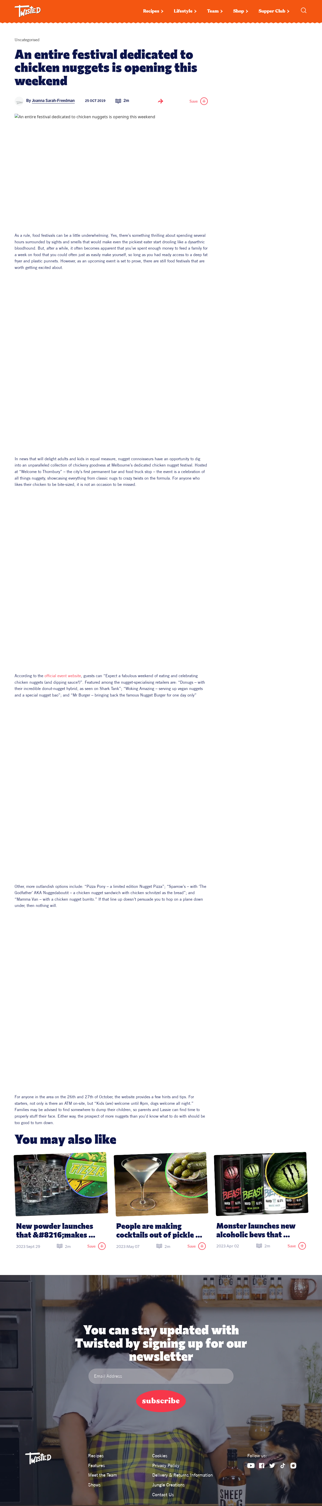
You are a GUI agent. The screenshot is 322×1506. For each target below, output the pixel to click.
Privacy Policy (165, 1465)
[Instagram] (293, 1465)
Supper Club (272, 11)
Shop (238, 11)
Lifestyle (183, 11)
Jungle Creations (168, 1485)
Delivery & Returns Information (182, 1475)
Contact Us (163, 1494)
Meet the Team (102, 1475)
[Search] (303, 10)
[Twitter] (272, 1465)
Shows (94, 1485)
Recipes (151, 11)
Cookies (159, 1456)
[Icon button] (160, 101)
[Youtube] (250, 1465)
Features (96, 1465)
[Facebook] (261, 1465)
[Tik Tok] (282, 1465)
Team (213, 11)
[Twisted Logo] (28, 11)
